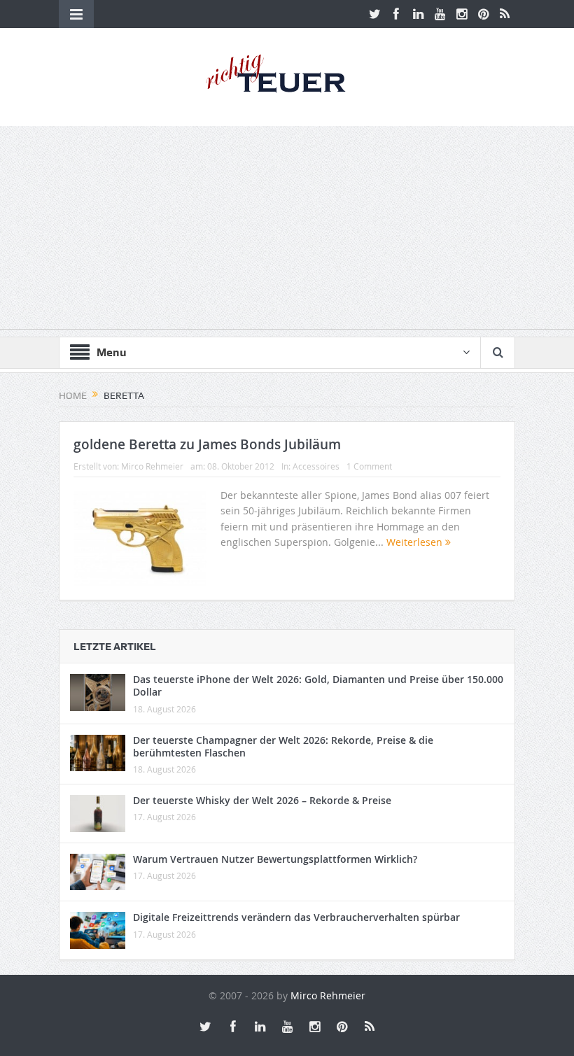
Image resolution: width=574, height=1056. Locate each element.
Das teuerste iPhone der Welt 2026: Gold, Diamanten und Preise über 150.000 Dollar (318, 685)
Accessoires (316, 466)
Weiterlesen (415, 542)
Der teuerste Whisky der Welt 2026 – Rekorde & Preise (262, 800)
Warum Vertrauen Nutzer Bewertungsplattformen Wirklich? (275, 859)
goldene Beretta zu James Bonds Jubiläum (207, 444)
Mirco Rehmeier (152, 466)
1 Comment (369, 466)
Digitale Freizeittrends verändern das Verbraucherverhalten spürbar (296, 917)
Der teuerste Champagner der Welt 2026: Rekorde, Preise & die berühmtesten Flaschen (283, 746)
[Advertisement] (287, 231)
